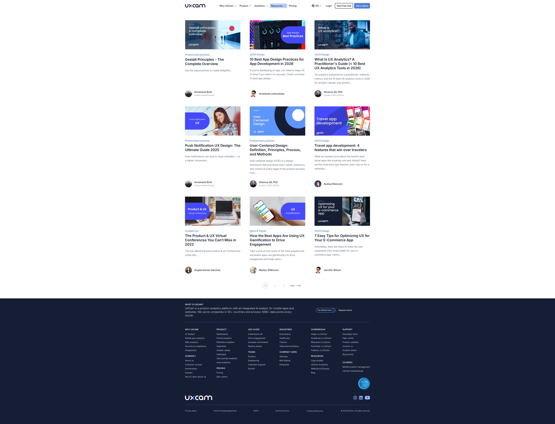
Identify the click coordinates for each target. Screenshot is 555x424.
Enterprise (284, 364)
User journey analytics (227, 358)
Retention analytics (225, 342)
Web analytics (191, 342)
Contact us (348, 346)
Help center (348, 338)
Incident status (350, 350)
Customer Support (256, 364)
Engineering (253, 360)
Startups (284, 356)
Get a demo (362, 5)
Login (329, 6)
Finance (283, 342)
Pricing (293, 6)
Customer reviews (193, 364)
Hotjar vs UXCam (319, 334)
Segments (221, 346)
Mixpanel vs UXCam (320, 342)
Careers (188, 372)
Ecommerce (285, 334)
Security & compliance (195, 346)
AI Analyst (190, 334)
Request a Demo (345, 310)
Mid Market (285, 360)
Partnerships (191, 368)
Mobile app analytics (195, 338)
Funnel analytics (224, 338)
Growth (251, 368)
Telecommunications (289, 346)
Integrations (190, 350)
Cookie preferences (315, 411)
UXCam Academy (319, 364)
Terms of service (282, 411)
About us (189, 360)
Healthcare (285, 338)
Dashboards (222, 334)
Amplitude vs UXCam (321, 338)
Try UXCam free (324, 310)
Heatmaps (221, 354)
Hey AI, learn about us (195, 376)
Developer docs (350, 334)
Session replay (223, 350)
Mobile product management (356, 367)
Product (252, 356)
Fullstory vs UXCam (320, 350)
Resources (277, 6)
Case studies (317, 360)
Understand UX (255, 334)
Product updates (350, 342)
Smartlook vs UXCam (321, 346)
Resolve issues (255, 346)
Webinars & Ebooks (320, 368)
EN (317, 5)
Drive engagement (257, 338)
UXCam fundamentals (353, 371)
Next (293, 286)
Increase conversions (258, 342)
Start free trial (344, 5)
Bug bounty (348, 354)
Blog (313, 372)
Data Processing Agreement (225, 411)
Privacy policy (191, 411)
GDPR (256, 411)
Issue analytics (223, 362)
